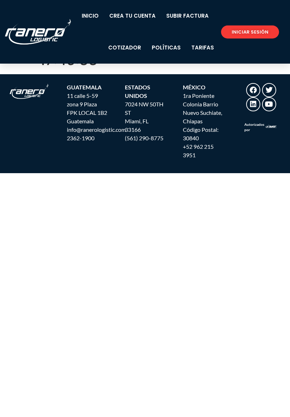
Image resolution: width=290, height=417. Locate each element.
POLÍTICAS (166, 47)
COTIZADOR (124, 47)
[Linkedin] (253, 104)
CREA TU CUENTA (132, 15)
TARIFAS (202, 47)
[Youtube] (269, 104)
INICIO (90, 15)
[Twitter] (269, 90)
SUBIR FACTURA (187, 15)
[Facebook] (253, 90)
